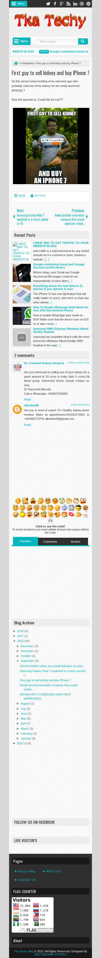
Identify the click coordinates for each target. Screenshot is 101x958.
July (24, 708)
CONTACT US (27, 879)
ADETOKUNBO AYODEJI (50, 954)
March (25, 728)
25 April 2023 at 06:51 (80, 405)
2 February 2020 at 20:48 (78, 363)
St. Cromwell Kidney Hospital (44, 363)
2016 (20, 640)
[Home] (15, 63)
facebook (55, 4)
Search (83, 41)
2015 (20, 743)
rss (68, 4)
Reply (27, 399)
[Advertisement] (50, 582)
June (24, 713)
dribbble (81, 4)
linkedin (75, 4)
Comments (50, 541)
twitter (48, 4)
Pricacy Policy (26, 871)
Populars (25, 541)
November (28, 651)
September (28, 660)
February (27, 733)
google (61, 4)
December (28, 646)
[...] (47, 259)
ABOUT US (53, 871)
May (24, 718)
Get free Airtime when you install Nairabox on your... (52, 666)
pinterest (88, 4)
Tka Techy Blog (24, 951)
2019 (20, 631)
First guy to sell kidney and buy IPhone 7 (50, 73)
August (25, 703)
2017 (20, 636)
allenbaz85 (31, 405)
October (26, 655)
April (24, 723)
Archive (75, 541)
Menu (21, 3)
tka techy (40, 195)
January (26, 738)
